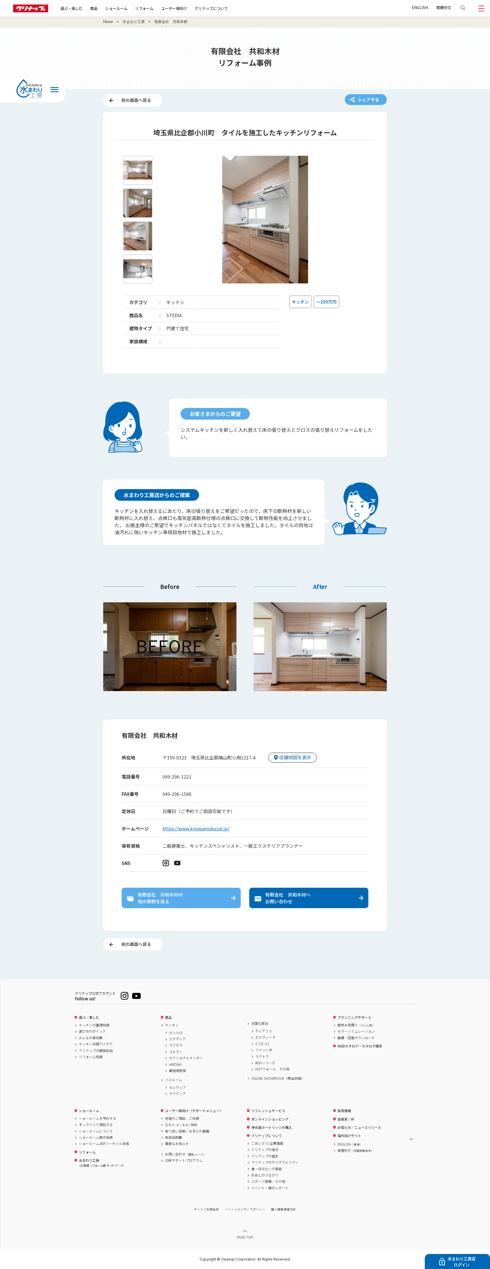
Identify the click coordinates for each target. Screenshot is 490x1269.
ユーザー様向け (174, 8)
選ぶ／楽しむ (89, 1017)
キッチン (172, 1025)
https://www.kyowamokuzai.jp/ (195, 828)
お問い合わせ (185, 1154)
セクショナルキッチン (186, 1058)
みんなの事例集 (91, 1038)
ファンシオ (263, 1050)
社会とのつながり (264, 1175)
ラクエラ (176, 1045)
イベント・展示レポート (270, 1188)
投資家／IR (345, 1119)
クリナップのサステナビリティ (275, 1162)
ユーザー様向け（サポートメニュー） (194, 1110)
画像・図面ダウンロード (356, 1038)
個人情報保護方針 (283, 1209)
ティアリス (263, 1031)
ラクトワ (262, 1056)
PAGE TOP (245, 1237)
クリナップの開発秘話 (96, 1050)
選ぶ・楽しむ (71, 8)
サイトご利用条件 (206, 1209)
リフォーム (144, 8)
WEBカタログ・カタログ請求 (359, 1046)
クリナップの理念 (264, 1149)
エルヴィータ (265, 1037)
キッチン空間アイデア (96, 1044)
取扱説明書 (173, 1137)
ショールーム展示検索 (96, 1137)
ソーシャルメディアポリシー (245, 1209)
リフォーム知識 (91, 1057)
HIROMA (175, 1064)
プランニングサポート (354, 1017)
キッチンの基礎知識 (94, 1025)
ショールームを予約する (97, 1118)
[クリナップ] (30, 11)
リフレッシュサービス (268, 1110)
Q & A (182, 1124)
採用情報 (344, 1110)
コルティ (175, 1051)
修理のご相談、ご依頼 (182, 1118)
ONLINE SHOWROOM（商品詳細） (278, 1078)
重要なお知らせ (177, 1143)
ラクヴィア (177, 1093)
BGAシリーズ (265, 1062)
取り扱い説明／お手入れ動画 (187, 1131)
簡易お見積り (356, 1025)
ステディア (177, 1039)
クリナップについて (211, 8)
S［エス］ (263, 1043)
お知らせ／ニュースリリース (359, 1127)
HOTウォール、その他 (272, 1069)
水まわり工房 (133, 22)
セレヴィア (177, 1087)
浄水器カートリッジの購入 (271, 1127)
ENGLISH (420, 7)
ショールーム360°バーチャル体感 (104, 1143)
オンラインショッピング (270, 1119)
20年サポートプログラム (183, 1160)
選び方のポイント (92, 1031)
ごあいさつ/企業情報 (267, 1143)
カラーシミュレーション (356, 1031)
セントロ (176, 1032)
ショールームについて (96, 1131)
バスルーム (173, 1080)
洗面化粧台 (259, 1023)
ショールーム (116, 8)
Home (108, 22)
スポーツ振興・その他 (268, 1181)
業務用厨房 (177, 1070)
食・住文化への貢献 (266, 1169)
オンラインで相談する (96, 1124)
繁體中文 (443, 7)
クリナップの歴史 (264, 1156)
